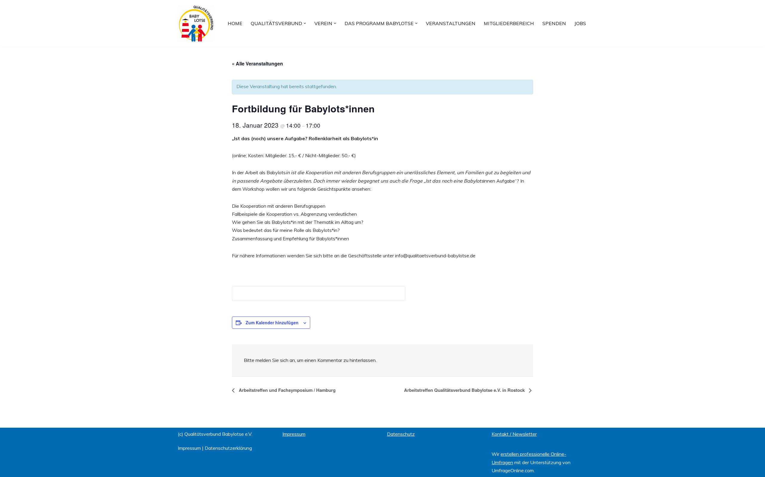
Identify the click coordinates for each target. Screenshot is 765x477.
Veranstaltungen (450, 23)
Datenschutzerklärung (228, 448)
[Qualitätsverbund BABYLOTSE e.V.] (196, 23)
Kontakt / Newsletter (514, 434)
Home (235, 23)
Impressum (189, 448)
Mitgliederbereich (509, 23)
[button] (305, 23)
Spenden (554, 23)
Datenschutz (401, 434)
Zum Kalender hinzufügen (272, 322)
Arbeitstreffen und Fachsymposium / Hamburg (287, 390)
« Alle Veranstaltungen (257, 63)
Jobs (580, 23)
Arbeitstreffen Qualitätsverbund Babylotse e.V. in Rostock (465, 390)
